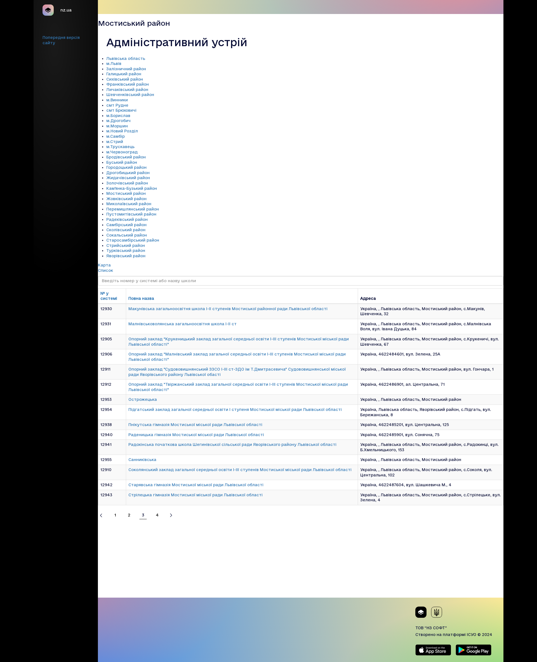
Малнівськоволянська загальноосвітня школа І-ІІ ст (182, 324)
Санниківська (142, 459)
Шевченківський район (130, 94)
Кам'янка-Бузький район (131, 188)
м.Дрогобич (118, 120)
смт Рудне (117, 105)
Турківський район (125, 250)
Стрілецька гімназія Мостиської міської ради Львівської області (195, 495)
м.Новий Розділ (122, 131)
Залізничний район (126, 69)
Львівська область (125, 58)
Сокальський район (126, 235)
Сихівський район (124, 79)
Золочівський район (127, 183)
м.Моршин (117, 126)
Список (105, 270)
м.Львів (113, 63)
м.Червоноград (122, 152)
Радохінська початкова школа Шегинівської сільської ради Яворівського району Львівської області (232, 444)
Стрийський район (125, 245)
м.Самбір (115, 136)
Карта (104, 265)
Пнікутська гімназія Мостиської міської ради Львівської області (195, 424)
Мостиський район (126, 193)
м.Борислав (118, 115)
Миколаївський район (128, 204)
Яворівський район (125, 256)
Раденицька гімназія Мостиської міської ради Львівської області (196, 434)
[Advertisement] (300, 558)
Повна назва (141, 298)
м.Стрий (114, 141)
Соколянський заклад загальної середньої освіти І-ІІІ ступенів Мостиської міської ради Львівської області (240, 469)
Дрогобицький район (128, 172)
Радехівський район (127, 219)
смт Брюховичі (121, 110)
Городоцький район (126, 167)
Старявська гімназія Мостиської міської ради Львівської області (195, 485)
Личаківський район (127, 89)
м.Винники (117, 100)
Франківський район (127, 84)
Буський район (121, 162)
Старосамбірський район (132, 240)
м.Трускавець (120, 146)
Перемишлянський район (132, 209)
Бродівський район (126, 157)
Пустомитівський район (131, 214)
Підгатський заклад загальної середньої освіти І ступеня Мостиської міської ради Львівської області (235, 409)
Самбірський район (126, 225)
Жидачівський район (128, 178)
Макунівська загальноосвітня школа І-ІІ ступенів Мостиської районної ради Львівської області (228, 309)
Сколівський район (125, 230)
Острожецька (142, 399)
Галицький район (123, 74)
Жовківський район (126, 199)
